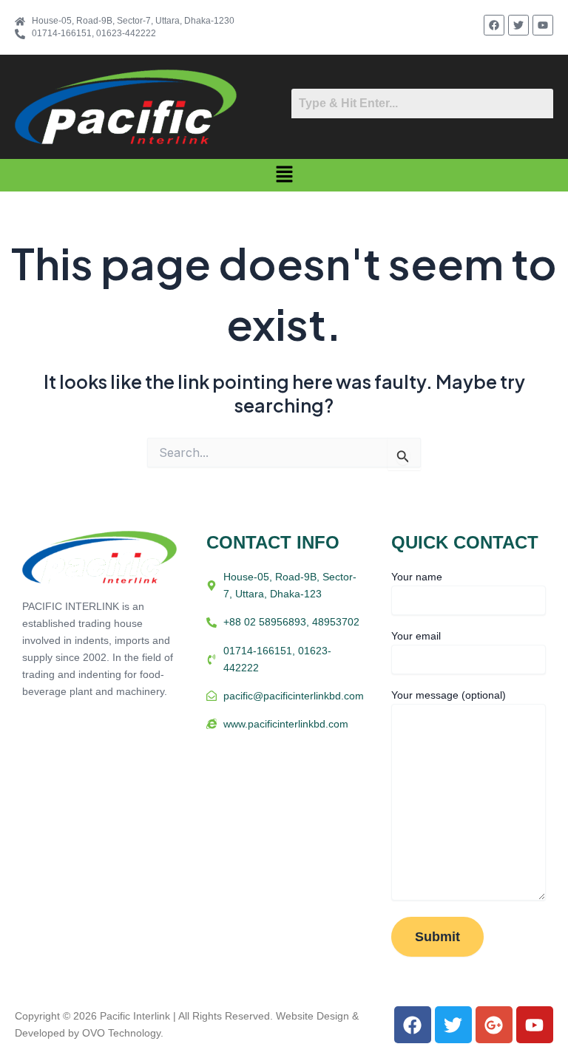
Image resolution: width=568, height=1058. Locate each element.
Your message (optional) (448, 695)
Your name (416, 577)
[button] (284, 175)
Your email (416, 636)
